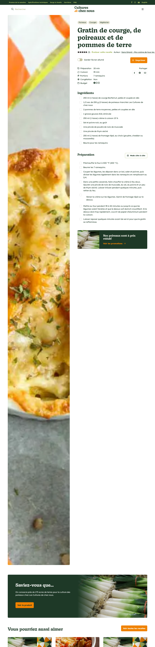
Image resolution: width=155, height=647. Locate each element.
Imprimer (140, 60)
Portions (84, 76)
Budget (83, 83)
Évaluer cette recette (102, 52)
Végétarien (104, 22)
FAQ (75, 2)
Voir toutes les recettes (134, 628)
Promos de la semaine (17, 2)
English (144, 2)
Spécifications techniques (38, 2)
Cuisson (84, 72)
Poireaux (82, 22)
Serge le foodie (56, 2)
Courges (92, 22)
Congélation (86, 79)
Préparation (85, 68)
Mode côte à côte (137, 155)
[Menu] (143, 9)
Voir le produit (24, 605)
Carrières (67, 2)
